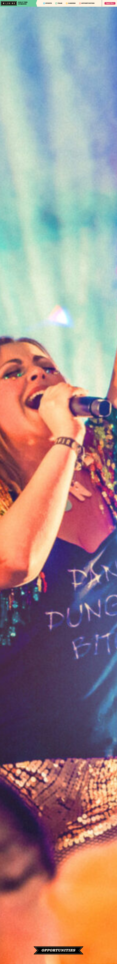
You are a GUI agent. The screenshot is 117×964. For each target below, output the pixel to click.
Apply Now (110, 3)
